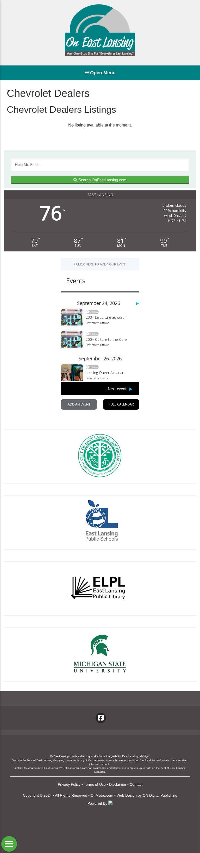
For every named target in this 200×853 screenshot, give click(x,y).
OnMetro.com (102, 795)
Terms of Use (95, 784)
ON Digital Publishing (160, 795)
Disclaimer (117, 784)
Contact (136, 784)
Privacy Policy (69, 784)
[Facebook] (101, 718)
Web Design (127, 795)
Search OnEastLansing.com (102, 180)
